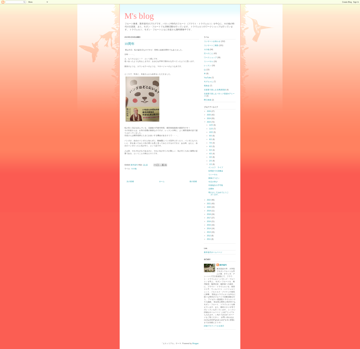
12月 (211, 125)
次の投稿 (130, 181)
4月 (210, 154)
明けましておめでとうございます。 (218, 193)
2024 (209, 118)
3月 (210, 157)
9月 (210, 136)
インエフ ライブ (215, 167)
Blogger (195, 343)
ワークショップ (210, 57)
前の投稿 (193, 181)
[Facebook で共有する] (163, 165)
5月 (210, 150)
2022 (209, 200)
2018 (209, 214)
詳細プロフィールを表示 (214, 326)
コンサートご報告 (211, 45)
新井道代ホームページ (213, 252)
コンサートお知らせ (212, 41)
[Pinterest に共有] (165, 165)
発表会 (206, 86)
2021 (209, 204)
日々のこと (208, 53)
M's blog (139, 16)
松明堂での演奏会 (215, 171)
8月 (210, 139)
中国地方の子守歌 (215, 185)
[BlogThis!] (157, 165)
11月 (211, 129)
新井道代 (223, 265)
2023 (209, 122)
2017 (209, 218)
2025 (209, 115)
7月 (210, 143)
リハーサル (208, 61)
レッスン (207, 65)
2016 (209, 221)
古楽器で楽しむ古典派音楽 (215, 90)
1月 (210, 164)
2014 (209, 228)
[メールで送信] (155, 165)
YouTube (207, 78)
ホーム (162, 181)
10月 (211, 132)
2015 (209, 225)
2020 (209, 207)
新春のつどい (213, 178)
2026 (209, 111)
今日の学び (213, 182)
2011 (209, 239)
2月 (210, 161)
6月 (210, 146)
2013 (209, 232)
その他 (134, 169)
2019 (209, 211)
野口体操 (207, 100)
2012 (209, 236)
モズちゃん (208, 81)
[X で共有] (160, 165)
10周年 (211, 189)
